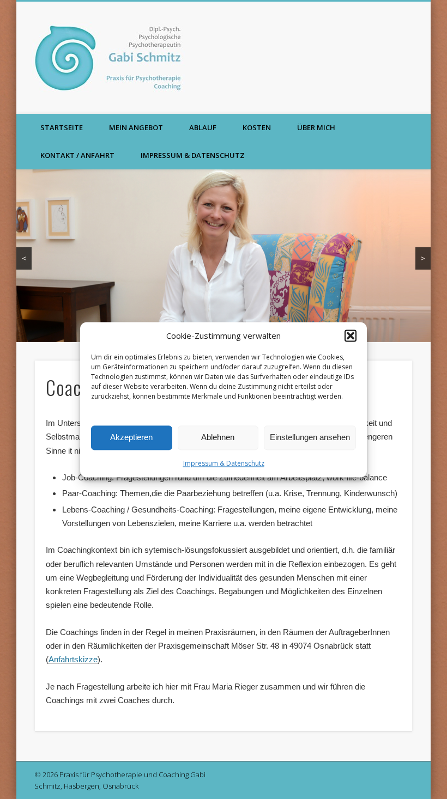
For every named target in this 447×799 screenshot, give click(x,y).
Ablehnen (217, 437)
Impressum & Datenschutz (223, 463)
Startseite (61, 127)
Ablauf (202, 127)
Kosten (257, 127)
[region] (223, 255)
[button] (350, 335)
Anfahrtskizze (73, 659)
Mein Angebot (136, 127)
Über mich (316, 127)
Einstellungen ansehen (310, 437)
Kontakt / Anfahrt (77, 155)
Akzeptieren (131, 437)
